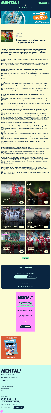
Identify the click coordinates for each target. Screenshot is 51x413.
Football (19, 31)
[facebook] (19, 7)
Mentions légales (5, 388)
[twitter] (29, 7)
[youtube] (31, 7)
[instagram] (22, 7)
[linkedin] (26, 7)
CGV (2, 390)
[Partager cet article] (1, 411)
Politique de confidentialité (7, 386)
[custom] (24, 7)
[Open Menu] (25, 5)
